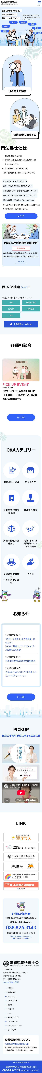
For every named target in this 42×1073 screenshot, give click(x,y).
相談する (11, 1005)
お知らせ (11, 988)
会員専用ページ (13, 1017)
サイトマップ (12, 1030)
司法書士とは (12, 1000)
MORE (21, 216)
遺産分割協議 (31, 302)
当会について (12, 996)
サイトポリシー (12, 1021)
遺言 (11, 315)
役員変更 (11, 309)
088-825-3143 (21, 927)
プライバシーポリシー (15, 1025)
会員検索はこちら (21, 324)
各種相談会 (12, 992)
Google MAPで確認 (11, 982)
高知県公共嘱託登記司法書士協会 (17, 1044)
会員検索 (11, 1009)
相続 (11, 302)
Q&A (9, 1013)
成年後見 (31, 309)
